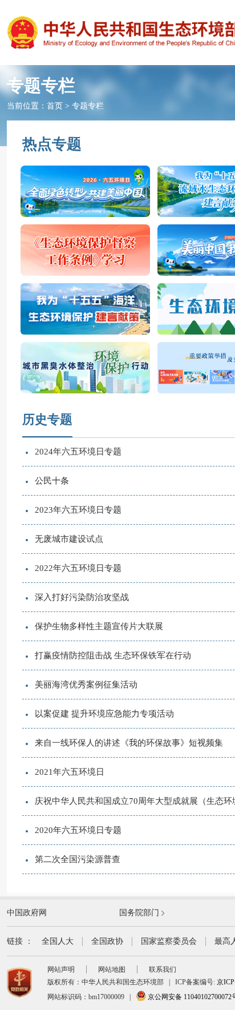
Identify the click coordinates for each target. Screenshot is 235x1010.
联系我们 (162, 969)
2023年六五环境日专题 (78, 509)
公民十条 (52, 480)
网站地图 (111, 969)
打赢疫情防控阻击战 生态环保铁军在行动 (113, 655)
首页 (55, 106)
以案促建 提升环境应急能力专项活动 (104, 713)
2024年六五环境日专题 (78, 451)
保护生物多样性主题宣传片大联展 (99, 626)
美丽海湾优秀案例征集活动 (86, 684)
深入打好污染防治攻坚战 (82, 597)
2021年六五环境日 (69, 771)
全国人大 (58, 941)
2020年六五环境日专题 (78, 830)
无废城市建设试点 (69, 539)
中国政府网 (27, 912)
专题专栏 (88, 106)
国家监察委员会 (169, 941)
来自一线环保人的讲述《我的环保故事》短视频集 (129, 742)
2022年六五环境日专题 (78, 568)
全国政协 (107, 941)
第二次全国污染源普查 (77, 859)
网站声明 (61, 969)
